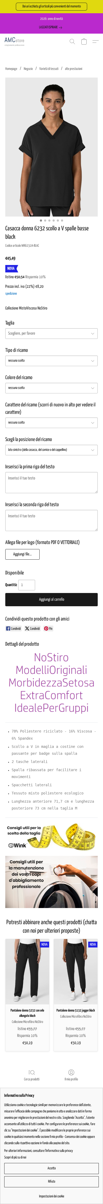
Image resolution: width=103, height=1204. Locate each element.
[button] (51, 7)
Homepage (11, 69)
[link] (51, 27)
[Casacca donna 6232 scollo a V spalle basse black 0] (51, 147)
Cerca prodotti (31, 1079)
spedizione (11, 293)
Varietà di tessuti (48, 69)
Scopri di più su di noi (15, 1157)
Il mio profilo (71, 1079)
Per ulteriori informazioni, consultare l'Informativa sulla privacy (38, 1151)
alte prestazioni (73, 69)
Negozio (28, 69)
